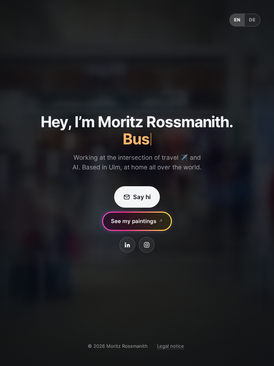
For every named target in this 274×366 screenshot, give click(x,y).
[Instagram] (146, 245)
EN (237, 20)
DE (252, 20)
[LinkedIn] (127, 245)
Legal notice (170, 346)
